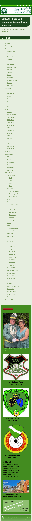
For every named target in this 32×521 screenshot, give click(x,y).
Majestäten (8, 151)
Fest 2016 (12, 252)
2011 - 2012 (10, 130)
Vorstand (9, 54)
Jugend (9, 61)
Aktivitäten (8, 281)
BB (8, 98)
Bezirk (9, 104)
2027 (10, 178)
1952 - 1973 (10, 120)
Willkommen (8, 43)
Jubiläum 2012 (13, 257)
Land (8, 225)
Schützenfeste (9, 241)
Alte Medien (10, 85)
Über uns (9, 69)
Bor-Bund (10, 188)
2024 (10, 186)
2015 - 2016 (10, 135)
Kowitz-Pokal (13, 196)
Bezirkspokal (12, 207)
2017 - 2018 (10, 138)
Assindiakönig (13, 212)
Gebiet (9, 223)
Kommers (10, 159)
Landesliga (12, 231)
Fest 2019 (12, 249)
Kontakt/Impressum (10, 46)
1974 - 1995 (10, 122)
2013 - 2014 (10, 133)
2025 (10, 183)
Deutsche (10, 233)
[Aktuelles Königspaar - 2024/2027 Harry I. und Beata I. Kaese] (16, 330)
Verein (7, 48)
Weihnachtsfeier (11, 294)
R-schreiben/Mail (12, 93)
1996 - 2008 (10, 125)
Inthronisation (11, 167)
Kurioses (9, 83)
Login (28, 517)
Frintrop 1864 (11, 273)
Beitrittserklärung (12, 80)
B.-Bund (9, 283)
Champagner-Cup (14, 194)
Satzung (9, 75)
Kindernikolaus (11, 297)
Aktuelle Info (8, 88)
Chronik (7, 109)
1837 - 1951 (10, 117)
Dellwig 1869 (10, 275)
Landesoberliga (13, 228)
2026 (10, 180)
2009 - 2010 (10, 127)
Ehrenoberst (10, 162)
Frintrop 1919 (11, 278)
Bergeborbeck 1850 (12, 270)
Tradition (9, 72)
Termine (9, 91)
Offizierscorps (9, 154)
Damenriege (10, 64)
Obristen (9, 59)
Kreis (8, 101)
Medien (9, 96)
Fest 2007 (12, 262)
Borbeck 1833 (11, 267)
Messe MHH (12, 217)
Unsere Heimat (11, 114)
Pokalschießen (11, 291)
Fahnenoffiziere (11, 164)
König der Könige (14, 191)
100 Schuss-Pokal (12, 175)
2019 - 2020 (10, 141)
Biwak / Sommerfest (13, 286)
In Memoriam (9, 299)
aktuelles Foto (11, 51)
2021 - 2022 (10, 143)
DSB (8, 106)
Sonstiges (10, 170)
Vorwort (9, 112)
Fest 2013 (12, 254)
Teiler (8, 238)
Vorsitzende (10, 56)
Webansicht (26, 519)
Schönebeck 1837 (12, 244)
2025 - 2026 (10, 149)
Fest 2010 (12, 260)
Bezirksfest (12, 215)
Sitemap (14, 517)
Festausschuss (11, 67)
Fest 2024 (12, 246)
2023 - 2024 (10, 146)
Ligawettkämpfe (13, 204)
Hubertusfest (10, 289)
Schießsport (8, 172)
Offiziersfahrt (10, 157)
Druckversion (7, 517)
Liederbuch (10, 77)
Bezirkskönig (12, 209)
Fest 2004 (12, 265)
